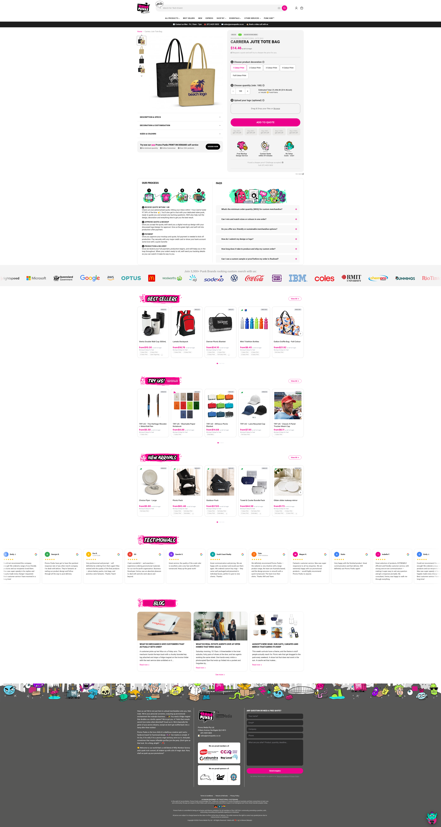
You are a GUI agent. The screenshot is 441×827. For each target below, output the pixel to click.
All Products (172, 18)
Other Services (252, 18)
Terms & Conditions (283, 776)
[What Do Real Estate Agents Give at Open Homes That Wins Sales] (220, 626)
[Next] (300, 333)
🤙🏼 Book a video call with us (257, 24)
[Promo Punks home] (143, 8)
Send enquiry (275, 771)
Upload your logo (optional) (247, 100)
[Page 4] (222, 363)
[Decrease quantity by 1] (233, 91)
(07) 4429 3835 (213, 24)
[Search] (284, 8)
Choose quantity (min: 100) (247, 85)
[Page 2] (218, 363)
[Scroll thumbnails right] (141, 76)
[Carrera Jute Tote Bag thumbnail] (141, 69)
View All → (295, 299)
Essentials (234, 18)
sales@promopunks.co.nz (234, 24)
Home (139, 32)
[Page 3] (220, 363)
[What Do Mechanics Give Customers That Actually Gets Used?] (164, 626)
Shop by (221, 18)
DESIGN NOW (213, 147)
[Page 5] (223, 363)
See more (220, 675)
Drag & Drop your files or (265, 108)
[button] (265, 53)
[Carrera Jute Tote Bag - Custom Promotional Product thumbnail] (141, 40)
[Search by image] (279, 8)
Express (209, 18)
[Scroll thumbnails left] (141, 35)
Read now (144, 665)
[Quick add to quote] (166, 355)
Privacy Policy (294, 776)
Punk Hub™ (269, 18)
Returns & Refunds (222, 796)
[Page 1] (217, 363)
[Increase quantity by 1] (247, 91)
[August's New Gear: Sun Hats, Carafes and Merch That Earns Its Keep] (277, 626)
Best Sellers (189, 18)
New (200, 18)
